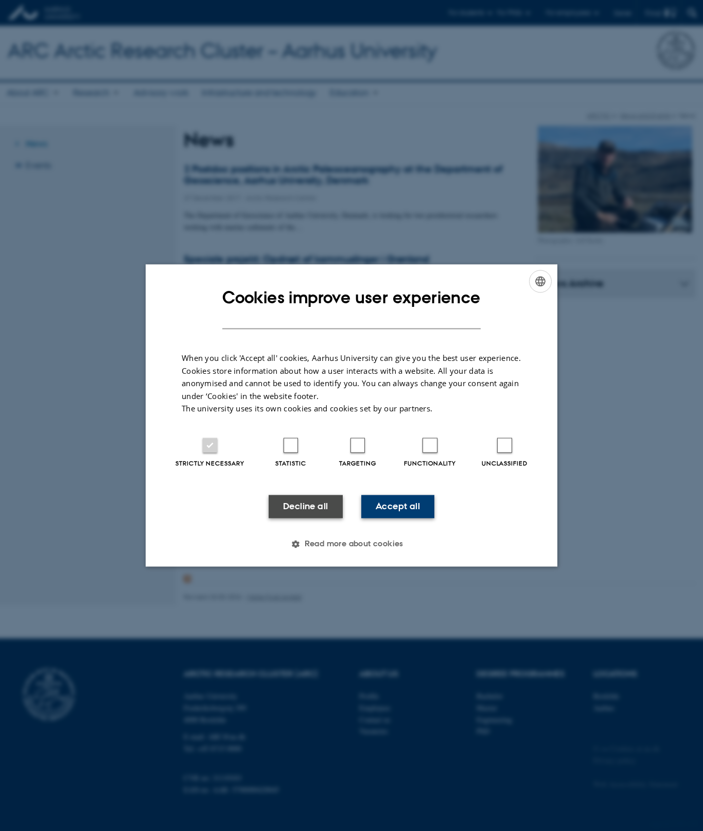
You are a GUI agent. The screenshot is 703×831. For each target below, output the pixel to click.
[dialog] (351, 415)
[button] (351, 544)
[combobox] (540, 281)
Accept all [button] (398, 506)
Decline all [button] (305, 506)
